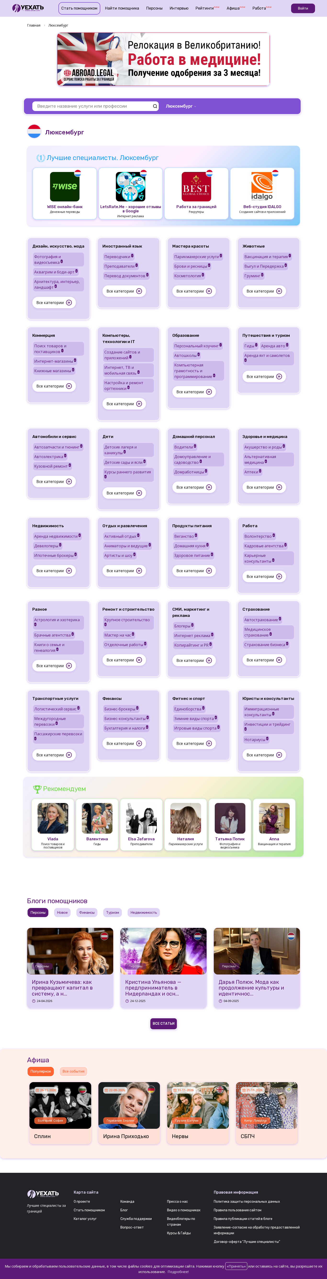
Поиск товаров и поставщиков (50, 348)
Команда (127, 1202)
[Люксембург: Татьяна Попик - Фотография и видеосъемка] (230, 817)
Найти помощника (122, 8)
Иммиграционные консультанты (261, 711)
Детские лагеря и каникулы (120, 449)
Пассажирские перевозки (58, 735)
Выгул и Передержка (265, 266)
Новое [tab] (62, 912)
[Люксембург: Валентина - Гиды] (97, 817)
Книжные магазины (54, 370)
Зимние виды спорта (195, 718)
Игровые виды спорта (196, 728)
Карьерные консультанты (259, 558)
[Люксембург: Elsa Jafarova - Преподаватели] (141, 817)
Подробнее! (178, 1271)
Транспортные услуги (55, 698)
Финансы (112, 698)
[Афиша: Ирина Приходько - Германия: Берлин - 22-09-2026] (129, 1104)
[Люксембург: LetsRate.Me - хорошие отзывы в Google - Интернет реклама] (130, 186)
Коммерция (43, 335)
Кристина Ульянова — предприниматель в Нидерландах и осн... (153, 988)
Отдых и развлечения (124, 525)
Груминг (253, 275)
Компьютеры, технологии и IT (118, 338)
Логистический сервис (56, 709)
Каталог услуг (85, 1219)
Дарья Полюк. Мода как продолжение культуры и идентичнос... (251, 988)
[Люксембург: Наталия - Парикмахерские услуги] (186, 817)
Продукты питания (192, 525)
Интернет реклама (193, 635)
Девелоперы (47, 545)
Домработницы (190, 472)
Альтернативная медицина (260, 459)
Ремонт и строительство (128, 609)
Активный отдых (121, 536)
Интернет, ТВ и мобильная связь (121, 370)
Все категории (50, 302)
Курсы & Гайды (179, 1233)
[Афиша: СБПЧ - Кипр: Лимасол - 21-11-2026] (267, 1104)
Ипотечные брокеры (55, 555)
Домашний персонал (193, 436)
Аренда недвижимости (57, 536)
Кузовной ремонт (52, 466)
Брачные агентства (53, 635)
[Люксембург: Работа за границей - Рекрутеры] (196, 186)
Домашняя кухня (191, 545)
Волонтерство (259, 536)
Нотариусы (256, 739)
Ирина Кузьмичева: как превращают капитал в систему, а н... (62, 988)
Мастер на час (119, 635)
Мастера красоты (190, 246)
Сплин (42, 1136)
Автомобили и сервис (54, 436)
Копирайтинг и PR (192, 645)
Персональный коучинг (197, 346)
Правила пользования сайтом (237, 1210)
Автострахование (262, 619)
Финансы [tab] (87, 912)
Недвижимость (48, 525)
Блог (124, 1210)
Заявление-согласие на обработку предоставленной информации (257, 1230)
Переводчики (118, 256)
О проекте (82, 1202)
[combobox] (181, 106)
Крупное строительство (127, 621)
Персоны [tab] (37, 912)
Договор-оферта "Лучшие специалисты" (247, 1242)
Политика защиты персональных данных (247, 1202)
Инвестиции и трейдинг (267, 726)
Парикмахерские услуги (197, 256)
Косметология (188, 275)
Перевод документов (126, 275)
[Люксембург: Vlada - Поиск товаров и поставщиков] (53, 817)
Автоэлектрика (50, 456)
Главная (33, 25)
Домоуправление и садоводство (192, 459)
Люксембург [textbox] (179, 106)
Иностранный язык (122, 246)
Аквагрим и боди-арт (55, 272)
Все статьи (164, 1024)
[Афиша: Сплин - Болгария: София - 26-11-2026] (60, 1104)
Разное (39, 609)
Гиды (250, 346)
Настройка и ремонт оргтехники (123, 385)
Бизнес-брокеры (121, 709)
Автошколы (186, 355)
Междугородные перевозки (50, 721)
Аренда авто (274, 346)
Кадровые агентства (265, 545)
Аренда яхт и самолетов (267, 357)
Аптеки (252, 472)
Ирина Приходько (126, 1136)
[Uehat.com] (47, 1194)
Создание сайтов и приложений (122, 354)
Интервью (179, 8)
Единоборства (189, 709)
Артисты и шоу (119, 555)
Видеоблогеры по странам (181, 1222)
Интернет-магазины (55, 361)
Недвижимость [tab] (143, 912)
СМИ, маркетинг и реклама (190, 612)
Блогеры (183, 626)
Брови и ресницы (192, 266)
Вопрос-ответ (132, 1227)
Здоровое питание (193, 555)
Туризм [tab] (112, 912)
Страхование (256, 609)
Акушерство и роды (264, 447)
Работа (262, 8)
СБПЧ (248, 1136)
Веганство (185, 536)
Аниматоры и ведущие (127, 545)
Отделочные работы (125, 644)
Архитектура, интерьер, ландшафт (57, 284)
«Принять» (236, 1266)
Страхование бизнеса (266, 644)
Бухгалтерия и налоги (126, 728)
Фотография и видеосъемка (48, 259)
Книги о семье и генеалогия (49, 647)
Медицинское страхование (257, 632)
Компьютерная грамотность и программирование (194, 370)
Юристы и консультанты (268, 698)
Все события (73, 1071)
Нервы (180, 1136)
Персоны (154, 8)
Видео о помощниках (184, 1210)
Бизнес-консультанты (126, 718)
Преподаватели (120, 266)
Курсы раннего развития (127, 473)
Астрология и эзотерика (57, 621)
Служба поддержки (136, 1219)
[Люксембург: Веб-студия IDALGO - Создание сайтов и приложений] (262, 186)
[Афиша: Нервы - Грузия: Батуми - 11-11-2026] (198, 1104)
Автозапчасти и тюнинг (58, 447)
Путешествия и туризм (266, 335)
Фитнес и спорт (188, 698)
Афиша (236, 8)
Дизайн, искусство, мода (58, 246)
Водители (185, 447)
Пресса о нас (177, 1202)
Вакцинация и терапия (267, 256)
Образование (185, 335)
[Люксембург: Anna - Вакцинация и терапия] (274, 817)
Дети (107, 436)
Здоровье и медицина (264, 436)
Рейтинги (208, 8)
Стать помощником (79, 8)
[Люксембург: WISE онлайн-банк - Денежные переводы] (65, 186)
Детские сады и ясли (124, 462)
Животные (253, 246)
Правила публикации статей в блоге (243, 1219)
